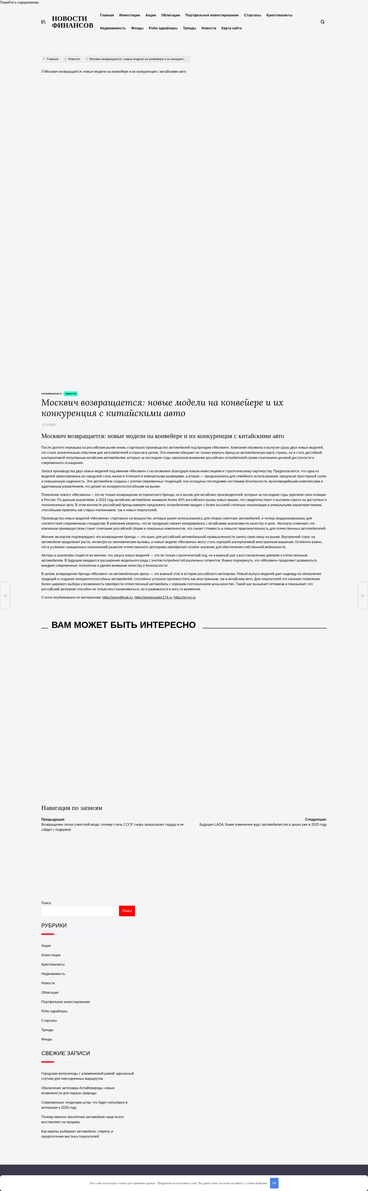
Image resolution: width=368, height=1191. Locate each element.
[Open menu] (43, 22)
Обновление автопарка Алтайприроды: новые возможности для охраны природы (147, 712)
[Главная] (52, 62)
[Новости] (73, 62)
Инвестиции (129, 15)
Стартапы (252, 15)
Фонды (137, 28)
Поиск (46, 903)
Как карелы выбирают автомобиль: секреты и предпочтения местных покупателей (74, 783)
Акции (150, 15)
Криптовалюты (279, 15)
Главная (107, 15)
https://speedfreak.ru (117, 597)
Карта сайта (231, 28)
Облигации (170, 15)
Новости (208, 28)
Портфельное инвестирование (212, 15)
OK (274, 1183)
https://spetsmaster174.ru (153, 597)
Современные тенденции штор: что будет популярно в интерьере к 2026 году (220, 712)
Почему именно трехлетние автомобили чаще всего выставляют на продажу (285, 712)
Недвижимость (113, 28)
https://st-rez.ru (185, 597)
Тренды (189, 28)
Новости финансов (72, 22)
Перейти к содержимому (19, 2)
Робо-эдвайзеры (163, 28)
